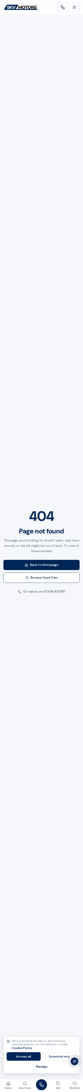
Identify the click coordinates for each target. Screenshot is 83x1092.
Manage (41, 1066)
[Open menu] (74, 7)
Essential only (59, 1056)
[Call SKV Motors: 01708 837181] (63, 7)
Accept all (23, 1056)
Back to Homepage (44, 565)
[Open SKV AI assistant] (74, 1061)
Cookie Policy (22, 1048)
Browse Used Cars (44, 577)
